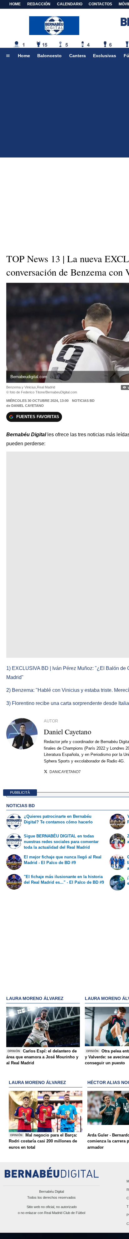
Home (15, 4)
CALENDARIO (69, 4)
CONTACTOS (100, 4)
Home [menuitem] (24, 55)
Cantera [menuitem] (77, 55)
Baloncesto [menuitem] (49, 55)
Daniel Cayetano (27, 405)
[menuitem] (8, 56)
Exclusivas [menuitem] (104, 55)
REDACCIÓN (38, 4)
